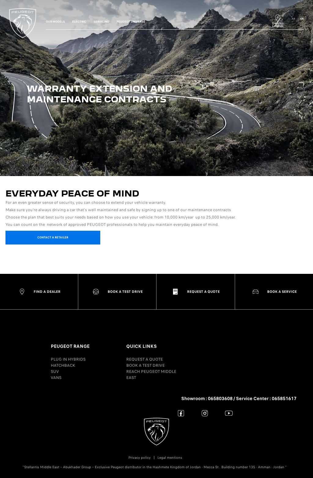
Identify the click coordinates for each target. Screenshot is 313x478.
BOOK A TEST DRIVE (145, 365)
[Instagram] (205, 413)
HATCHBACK (63, 365)
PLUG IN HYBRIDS (68, 359)
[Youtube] (229, 413)
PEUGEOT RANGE (70, 346)
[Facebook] (181, 413)
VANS (56, 378)
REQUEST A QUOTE (144, 359)
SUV (55, 371)
